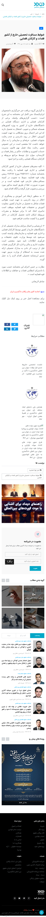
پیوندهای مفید (39, 846)
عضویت (35, 568)
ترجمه (8, 636)
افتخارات (18, 836)
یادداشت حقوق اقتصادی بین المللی (22, 687)
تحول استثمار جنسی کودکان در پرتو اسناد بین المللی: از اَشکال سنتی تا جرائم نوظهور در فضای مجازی (16, 663)
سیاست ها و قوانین (14, 829)
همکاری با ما (17, 843)
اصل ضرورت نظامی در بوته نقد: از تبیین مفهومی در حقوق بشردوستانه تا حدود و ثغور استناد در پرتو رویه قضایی (16, 709)
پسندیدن (9, 44)
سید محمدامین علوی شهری (16, 699)
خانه (43, 14)
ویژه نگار (41, 829)
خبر (31, 14)
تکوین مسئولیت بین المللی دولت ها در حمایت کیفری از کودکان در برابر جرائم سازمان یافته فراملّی (16, 647)
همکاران (18, 833)
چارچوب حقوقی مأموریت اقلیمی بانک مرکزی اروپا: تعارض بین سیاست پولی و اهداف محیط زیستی (16, 726)
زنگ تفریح (40, 843)
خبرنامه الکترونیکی (38, 861)
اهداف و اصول (16, 826)
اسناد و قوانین (39, 836)
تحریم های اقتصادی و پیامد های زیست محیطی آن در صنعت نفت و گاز (16, 678)
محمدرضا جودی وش (18, 732)
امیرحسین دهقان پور (18, 653)
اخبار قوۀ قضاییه (34, 470)
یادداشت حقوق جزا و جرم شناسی (23, 641)
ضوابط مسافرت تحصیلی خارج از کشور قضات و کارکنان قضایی (23, 476)
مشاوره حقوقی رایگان (37, 878)
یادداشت (37, 636)
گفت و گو (23, 636)
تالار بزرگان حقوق (38, 833)
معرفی (42, 839)
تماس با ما (17, 839)
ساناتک (25, 910)
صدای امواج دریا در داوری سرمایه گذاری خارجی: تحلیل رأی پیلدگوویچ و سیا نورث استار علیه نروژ (16, 693)
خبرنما (37, 14)
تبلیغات (42, 881)
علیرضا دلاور (21, 683)
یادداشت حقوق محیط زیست (24, 673)
